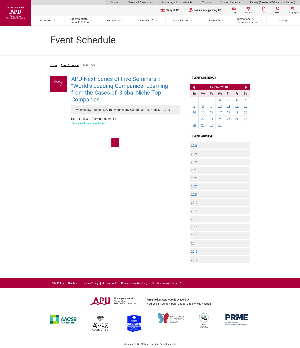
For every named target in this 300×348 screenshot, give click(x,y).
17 (220, 112)
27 (245, 118)
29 (202, 125)
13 (245, 106)
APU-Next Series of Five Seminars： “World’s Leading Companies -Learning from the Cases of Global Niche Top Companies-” (119, 89)
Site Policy (58, 283)
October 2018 (219, 87)
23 (211, 118)
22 (202, 118)
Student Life (147, 20)
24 (220, 118)
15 (202, 112)
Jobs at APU (109, 283)
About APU (45, 20)
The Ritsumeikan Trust (165, 283)
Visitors (206, 2)
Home (53, 65)
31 (220, 125)
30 (211, 125)
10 (220, 106)
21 (194, 118)
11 (228, 106)
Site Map (73, 283)
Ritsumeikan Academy (134, 283)
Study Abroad (115, 20)
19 (237, 112)
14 (194, 112)
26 (237, 118)
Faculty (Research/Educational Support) (272, 2)
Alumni (114, 2)
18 (228, 112)
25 (228, 118)
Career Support (180, 20)
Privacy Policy (90, 283)
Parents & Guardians (139, 2)
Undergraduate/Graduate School (79, 20)
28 (194, 125)
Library (283, 20)
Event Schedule (70, 65)
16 (211, 112)
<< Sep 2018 (193, 87)
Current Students (230, 2)
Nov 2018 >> (245, 87)
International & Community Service (248, 20)
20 (245, 112)
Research (214, 20)
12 (237, 106)
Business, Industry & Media (176, 2)
